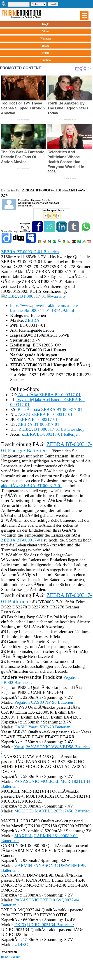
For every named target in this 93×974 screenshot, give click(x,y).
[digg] (19, 242)
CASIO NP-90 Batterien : (53, 702)
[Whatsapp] (86, 231)
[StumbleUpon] (55, 242)
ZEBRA (32, 320)
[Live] (40, 242)
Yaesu (19, 746)
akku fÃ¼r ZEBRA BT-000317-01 (31, 485)
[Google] (50, 242)
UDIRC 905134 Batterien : (50, 924)
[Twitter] (50, 231)
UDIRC (21, 944)
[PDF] (89, 242)
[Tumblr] (74, 231)
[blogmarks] (64, 242)
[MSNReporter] (45, 242)
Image (45, 46)
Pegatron (22, 702)
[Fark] (60, 242)
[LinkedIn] (62, 231)
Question (45, 60)
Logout (15, 957)
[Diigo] (7, 242)
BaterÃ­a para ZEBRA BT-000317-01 (49, 409)
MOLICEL (24, 811)
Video (45, 31)
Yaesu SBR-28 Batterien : (50, 727)
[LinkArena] (69, 242)
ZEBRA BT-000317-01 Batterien (30, 251)
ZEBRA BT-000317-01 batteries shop (51, 429)
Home (4, 957)
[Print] (84, 242)
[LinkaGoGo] (74, 242)
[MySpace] (31, 242)
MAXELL (23, 835)
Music (45, 53)
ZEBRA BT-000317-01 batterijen (50, 434)
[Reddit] (25, 231)
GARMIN (23, 865)
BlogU (45, 24)
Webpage (45, 38)
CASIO (21, 727)
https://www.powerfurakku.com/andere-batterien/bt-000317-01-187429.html (44, 308)
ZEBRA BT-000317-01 (36, 419)
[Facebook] (37, 231)
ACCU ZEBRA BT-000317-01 (45, 414)
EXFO (20, 924)
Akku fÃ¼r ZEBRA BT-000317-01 (49, 394)
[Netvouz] (79, 242)
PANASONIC (26, 781)
